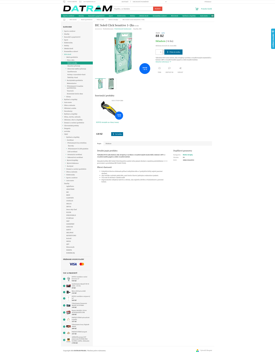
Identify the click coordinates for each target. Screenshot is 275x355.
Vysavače (70, 91)
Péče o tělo (70, 60)
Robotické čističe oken (75, 94)
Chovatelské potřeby (71, 125)
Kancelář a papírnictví (72, 37)
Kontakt (125, 2)
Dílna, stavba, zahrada (72, 117)
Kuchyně (70, 166)
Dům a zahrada (69, 105)
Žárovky (71, 146)
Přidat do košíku (175, 52)
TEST (66, 134)
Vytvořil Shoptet (206, 350)
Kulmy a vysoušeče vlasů (76, 74)
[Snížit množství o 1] (163, 53)
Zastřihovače (72, 72)
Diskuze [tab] (108, 143)
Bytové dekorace (73, 163)
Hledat (158, 9)
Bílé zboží (67, 54)
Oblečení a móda (70, 108)
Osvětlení (70, 140)
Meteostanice (71, 83)
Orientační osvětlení (74, 154)
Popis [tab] (99, 143)
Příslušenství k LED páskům (78, 149)
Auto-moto (68, 102)
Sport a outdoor (69, 31)
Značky (66, 183)
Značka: (137, 29)
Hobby (66, 45)
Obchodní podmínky (141, 2)
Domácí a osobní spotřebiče (74, 123)
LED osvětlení (72, 152)
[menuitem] (68, 15)
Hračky (66, 34)
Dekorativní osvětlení (75, 157)
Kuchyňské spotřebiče (75, 80)
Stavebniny (68, 111)
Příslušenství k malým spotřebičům (75, 87)
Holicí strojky (72, 63)
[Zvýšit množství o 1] (163, 51)
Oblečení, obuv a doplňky (73, 120)
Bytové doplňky (72, 160)
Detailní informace (162, 62)
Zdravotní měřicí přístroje (76, 69)
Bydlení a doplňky (70, 99)
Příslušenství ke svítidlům (76, 143)
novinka (67, 131)
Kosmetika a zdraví (71, 51)
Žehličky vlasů (72, 77)
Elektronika (68, 43)
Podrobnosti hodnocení (122, 29)
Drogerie (67, 128)
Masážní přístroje (73, 66)
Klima (68, 97)
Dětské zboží (68, 48)
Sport (66, 40)
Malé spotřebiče (72, 57)
